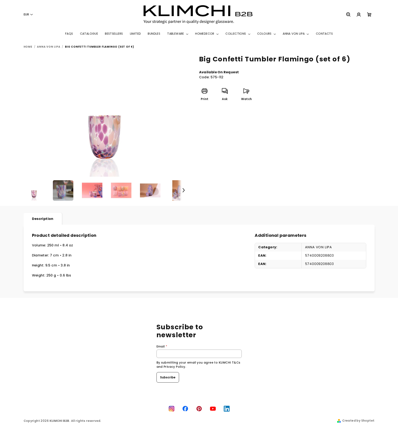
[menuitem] (69, 33)
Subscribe (167, 377)
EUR (26, 14)
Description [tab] (42, 218)
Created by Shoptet (358, 420)
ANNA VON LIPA (318, 247)
